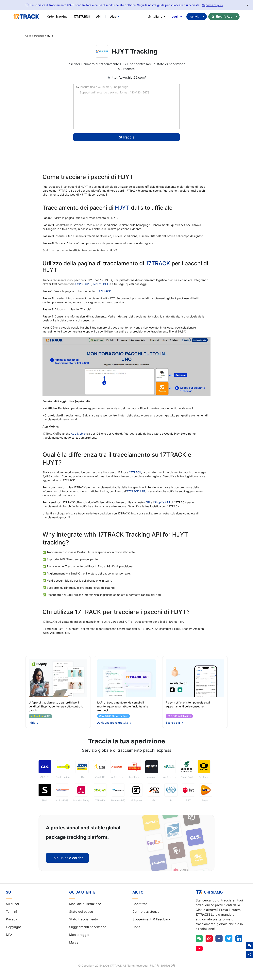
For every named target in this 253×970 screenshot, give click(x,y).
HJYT (122, 207)
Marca (73, 942)
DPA (9, 935)
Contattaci (140, 904)
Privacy (11, 919)
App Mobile (78, 433)
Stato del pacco (81, 911)
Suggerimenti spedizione (87, 927)
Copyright (13, 927)
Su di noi (12, 904)
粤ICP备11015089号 (162, 965)
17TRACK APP (136, 491)
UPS (88, 284)
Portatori (39, 35)
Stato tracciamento (83, 919)
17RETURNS (82, 16)
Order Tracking (57, 16)
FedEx (97, 284)
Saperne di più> (212, 5)
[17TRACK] (26, 17)
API (98, 16)
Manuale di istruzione (85, 904)
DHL (106, 284)
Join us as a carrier (67, 858)
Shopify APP (162, 502)
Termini (11, 911)
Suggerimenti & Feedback (151, 919)
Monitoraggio (79, 935)
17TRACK (159, 263)
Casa (28, 35)
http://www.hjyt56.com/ (128, 77)
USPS (79, 284)
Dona (136, 927)
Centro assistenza (145, 911)
